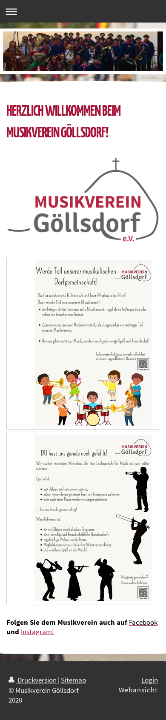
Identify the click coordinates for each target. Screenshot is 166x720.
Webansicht (138, 689)
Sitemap (73, 680)
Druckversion (37, 680)
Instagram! (37, 631)
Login (149, 680)
